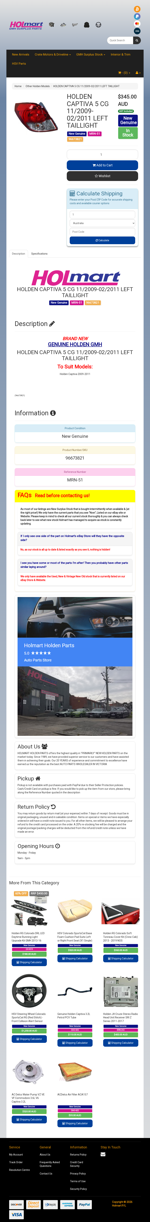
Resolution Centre (19, 1169)
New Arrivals (20, 54)
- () (124, 73)
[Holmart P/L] (26, 24)
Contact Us (46, 1173)
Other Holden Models (38, 86)
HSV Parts (19, 63)
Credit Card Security (76, 1164)
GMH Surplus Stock (89, 54)
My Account (16, 1154)
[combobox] (120, 40)
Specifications (39, 253)
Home (18, 86)
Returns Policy (78, 1154)
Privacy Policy (78, 1173)
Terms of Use (78, 1181)
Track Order (16, 1162)
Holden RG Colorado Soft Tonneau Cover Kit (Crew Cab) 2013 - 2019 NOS (120, 937)
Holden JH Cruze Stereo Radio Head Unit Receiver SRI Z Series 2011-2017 (120, 1018)
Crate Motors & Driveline (52, 54)
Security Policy (78, 1188)
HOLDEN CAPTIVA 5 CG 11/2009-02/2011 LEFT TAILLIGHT (86, 86)
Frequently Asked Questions (50, 1164)
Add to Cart (104, 165)
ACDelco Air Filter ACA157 (72, 1094)
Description (18, 253)
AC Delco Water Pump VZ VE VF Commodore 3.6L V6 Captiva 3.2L (28, 1098)
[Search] (137, 40)
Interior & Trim (120, 54)
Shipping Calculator (30, 962)
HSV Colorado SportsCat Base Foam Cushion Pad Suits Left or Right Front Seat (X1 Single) (74, 937)
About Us (45, 1154)
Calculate (103, 240)
